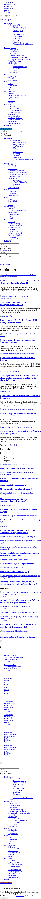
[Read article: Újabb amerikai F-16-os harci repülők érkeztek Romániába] (20, 392)
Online (15, 70)
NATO (10, 87)
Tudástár (7, 12)
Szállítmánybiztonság (15, 118)
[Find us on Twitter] (1, 18)
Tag (6, 264)
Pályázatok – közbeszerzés (17, 95)
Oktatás (10, 103)
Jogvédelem (12, 114)
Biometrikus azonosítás (16, 55)
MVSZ (6, 680)
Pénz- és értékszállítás (15, 120)
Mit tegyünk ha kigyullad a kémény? (16, 489)
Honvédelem (12, 78)
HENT (6, 684)
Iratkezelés (16, 69)
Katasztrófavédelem (19, 29)
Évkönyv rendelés (10, 655)
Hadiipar (7, 74)
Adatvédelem (8, 2)
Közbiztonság (8, 104)
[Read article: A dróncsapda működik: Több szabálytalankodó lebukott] (20, 297)
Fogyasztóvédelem (14, 123)
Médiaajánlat (8, 8)
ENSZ (10, 84)
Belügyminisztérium (15, 25)
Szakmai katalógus (10, 659)
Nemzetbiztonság (18, 34)
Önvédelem (12, 121)
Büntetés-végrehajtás (19, 27)
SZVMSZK (8, 679)
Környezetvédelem (14, 116)
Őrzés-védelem (13, 97)
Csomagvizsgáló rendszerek (17, 57)
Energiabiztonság (14, 108)
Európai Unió (12, 86)
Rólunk (6, 10)
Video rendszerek (14, 51)
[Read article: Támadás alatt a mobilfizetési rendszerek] (20, 631)
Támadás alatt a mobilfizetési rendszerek (17, 637)
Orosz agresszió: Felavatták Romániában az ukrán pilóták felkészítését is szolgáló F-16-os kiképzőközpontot (19, 377)
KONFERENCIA (6, 129)
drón (9, 264)
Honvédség (8, 732)
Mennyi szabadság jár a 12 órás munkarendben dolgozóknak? (13, 500)
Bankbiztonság (13, 53)
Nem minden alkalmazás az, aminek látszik (18, 612)
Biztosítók (11, 106)
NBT (6, 682)
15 (14, 445)
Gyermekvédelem (14, 112)
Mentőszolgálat (18, 31)
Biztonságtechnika (10, 48)
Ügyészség (16, 40)
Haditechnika (12, 76)
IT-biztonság (12, 63)
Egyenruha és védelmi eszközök (19, 59)
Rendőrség (16, 38)
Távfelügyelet (13, 50)
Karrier (10, 46)
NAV (14, 33)
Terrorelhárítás (17, 42)
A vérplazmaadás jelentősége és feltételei (17, 563)
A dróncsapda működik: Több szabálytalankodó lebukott (13, 303)
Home (2, 264)
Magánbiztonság (9, 91)
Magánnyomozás (14, 99)
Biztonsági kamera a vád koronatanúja (17, 468)
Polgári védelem (18, 36)
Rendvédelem (8, 23)
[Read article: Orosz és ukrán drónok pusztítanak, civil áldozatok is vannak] (20, 335)
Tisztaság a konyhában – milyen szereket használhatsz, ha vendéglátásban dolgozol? (18, 583)
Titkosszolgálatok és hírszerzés (23, 44)
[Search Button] (21, 131)
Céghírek (11, 101)
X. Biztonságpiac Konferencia (14, 657)
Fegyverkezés (13, 80)
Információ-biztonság (20, 67)
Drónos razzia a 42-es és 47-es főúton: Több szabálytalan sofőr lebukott (18, 321)
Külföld (6, 82)
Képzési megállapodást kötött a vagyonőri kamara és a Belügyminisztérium (18, 531)
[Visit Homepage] (5, 20)
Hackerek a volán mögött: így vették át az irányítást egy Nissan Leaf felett (18, 625)
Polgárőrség (12, 93)
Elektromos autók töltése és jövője (14, 572)
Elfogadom (4, 898)
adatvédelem (20, 896)
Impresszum (8, 6)
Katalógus (7, 125)
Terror (10, 89)
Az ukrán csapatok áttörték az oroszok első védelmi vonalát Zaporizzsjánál (18, 414)
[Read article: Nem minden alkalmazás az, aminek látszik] (20, 607)
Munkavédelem (13, 72)
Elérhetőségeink (9, 4)
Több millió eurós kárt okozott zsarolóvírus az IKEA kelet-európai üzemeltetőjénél (20, 601)
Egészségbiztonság (14, 61)
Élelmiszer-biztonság (15, 110)
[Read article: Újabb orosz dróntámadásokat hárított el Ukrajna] (20, 354)
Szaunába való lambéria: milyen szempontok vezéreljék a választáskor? (19, 554)
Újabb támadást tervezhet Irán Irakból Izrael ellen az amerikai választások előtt (19, 282)
